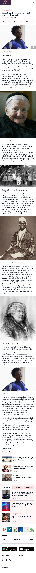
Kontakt (32, 539)
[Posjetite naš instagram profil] (6, 560)
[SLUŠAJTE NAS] (15, 529)
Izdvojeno (7, 487)
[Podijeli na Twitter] (9, 21)
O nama (3, 539)
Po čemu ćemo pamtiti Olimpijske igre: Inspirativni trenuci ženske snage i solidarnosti (23, 459)
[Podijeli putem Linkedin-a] (15, 21)
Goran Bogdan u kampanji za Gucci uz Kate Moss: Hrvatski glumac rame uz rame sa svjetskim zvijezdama (22, 493)
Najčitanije (29, 487)
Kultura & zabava (12, 7)
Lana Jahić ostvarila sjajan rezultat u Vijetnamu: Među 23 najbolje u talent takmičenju (23, 505)
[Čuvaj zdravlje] (26, 529)
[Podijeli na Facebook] (3, 21)
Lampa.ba (10, 571)
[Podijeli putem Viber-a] (21, 21)
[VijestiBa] (9, 529)
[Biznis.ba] (20, 529)
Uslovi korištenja (5, 555)
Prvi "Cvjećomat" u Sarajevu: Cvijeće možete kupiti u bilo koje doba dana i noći (22, 516)
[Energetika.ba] (31, 529)
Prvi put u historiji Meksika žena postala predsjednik (23, 467)
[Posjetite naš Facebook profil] (3, 560)
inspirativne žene (7, 51)
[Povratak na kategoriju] (33, 7)
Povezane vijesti (7, 452)
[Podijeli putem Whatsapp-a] (26, 21)
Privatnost (20, 555)
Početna (4, 7)
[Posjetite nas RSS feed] (10, 560)
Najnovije (18, 487)
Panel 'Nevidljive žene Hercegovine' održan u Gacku (22, 476)
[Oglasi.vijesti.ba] (4, 529)
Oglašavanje (17, 539)
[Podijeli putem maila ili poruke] (32, 21)
